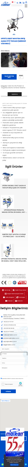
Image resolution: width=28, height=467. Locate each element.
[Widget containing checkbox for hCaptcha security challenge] (12, 384)
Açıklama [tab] (15, 94)
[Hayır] (22, 461)
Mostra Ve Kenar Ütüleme (16, 88)
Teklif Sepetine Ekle (9, 76)
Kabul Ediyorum (14, 464)
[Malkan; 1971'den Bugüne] (6, 3)
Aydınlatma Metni (6, 378)
